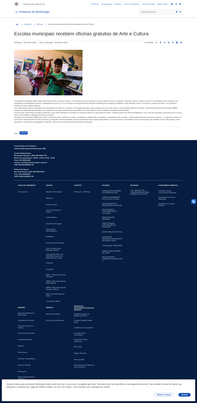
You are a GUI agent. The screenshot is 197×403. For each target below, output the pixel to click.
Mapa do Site (162, 4)
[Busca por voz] (176, 12)
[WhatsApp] (156, 42)
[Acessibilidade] (176, 4)
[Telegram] (177, 42)
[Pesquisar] (180, 12)
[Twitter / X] (164, 42)
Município (27, 24)
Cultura (24, 133)
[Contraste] (172, 4)
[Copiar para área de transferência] (181, 42)
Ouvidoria (117, 4)
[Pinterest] (173, 42)
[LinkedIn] (169, 42)
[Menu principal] (16, 12)
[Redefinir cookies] (180, 4)
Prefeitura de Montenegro (34, 11)
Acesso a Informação (131, 4)
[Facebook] (160, 42)
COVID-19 (94, 4)
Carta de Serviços (148, 4)
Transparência (106, 4)
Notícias (40, 24)
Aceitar (184, 395)
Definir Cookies (164, 395)
